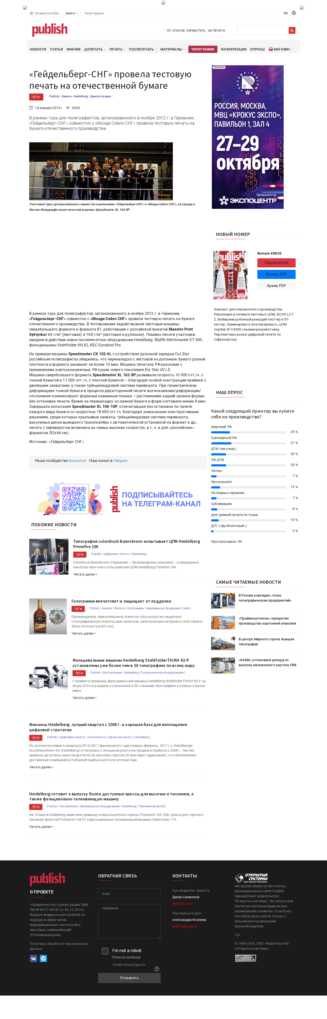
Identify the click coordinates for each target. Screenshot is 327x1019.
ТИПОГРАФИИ (202, 49)
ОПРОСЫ (257, 49)
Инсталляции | (113, 672)
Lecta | (187, 608)
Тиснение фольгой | (152, 806)
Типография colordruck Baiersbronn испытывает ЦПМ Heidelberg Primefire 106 (136, 543)
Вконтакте (77, 461)
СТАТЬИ (56, 49)
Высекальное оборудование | (100, 806)
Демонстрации (101, 96)
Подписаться (276, 262)
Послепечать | (97, 737)
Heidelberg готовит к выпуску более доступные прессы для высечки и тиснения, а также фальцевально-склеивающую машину (111, 796)
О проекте (41, 891)
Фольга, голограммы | (130, 608)
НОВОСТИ (38, 49)
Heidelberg (81, 96)
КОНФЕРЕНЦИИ (234, 49)
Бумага (67, 96)
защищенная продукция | (164, 608)
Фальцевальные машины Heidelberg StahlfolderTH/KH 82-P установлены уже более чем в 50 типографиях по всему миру (134, 662)
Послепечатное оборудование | (163, 672)
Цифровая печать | (117, 554)
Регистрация (94, 13)
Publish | (97, 554)
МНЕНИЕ (74, 49)
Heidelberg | (139, 554)
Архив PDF (276, 285)
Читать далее (84, 574)
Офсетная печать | (121, 737)
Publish (54, 96)
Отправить (129, 978)
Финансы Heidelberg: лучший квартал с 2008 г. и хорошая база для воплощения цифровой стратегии (108, 727)
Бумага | (108, 608)
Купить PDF (276, 274)
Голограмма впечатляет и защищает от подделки (121, 601)
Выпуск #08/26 (269, 253)
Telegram (121, 461)
